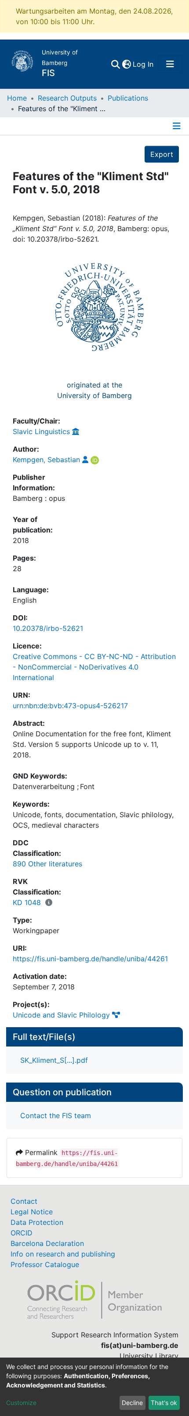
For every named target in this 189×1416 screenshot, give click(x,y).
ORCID (22, 1232)
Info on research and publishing (63, 1253)
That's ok (164, 1402)
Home (17, 98)
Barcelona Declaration (47, 1243)
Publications (128, 98)
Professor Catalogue (45, 1264)
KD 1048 (27, 902)
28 (17, 568)
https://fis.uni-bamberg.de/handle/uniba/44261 (90, 958)
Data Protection (37, 1222)
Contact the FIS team (55, 1115)
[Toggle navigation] (170, 64)
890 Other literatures (47, 863)
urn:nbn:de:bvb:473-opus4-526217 (70, 705)
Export (161, 154)
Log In (143, 64)
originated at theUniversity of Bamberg (94, 390)
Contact (24, 1201)
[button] (126, 64)
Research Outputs (67, 98)
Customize (21, 1402)
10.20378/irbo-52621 (48, 628)
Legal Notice (32, 1211)
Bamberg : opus (39, 498)
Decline (132, 1402)
